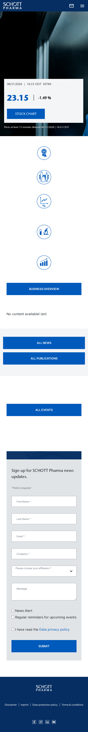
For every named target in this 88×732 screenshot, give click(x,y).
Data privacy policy (54, 629)
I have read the (42, 629)
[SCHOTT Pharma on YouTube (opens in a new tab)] (54, 722)
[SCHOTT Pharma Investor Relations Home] (44, 688)
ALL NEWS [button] (44, 343)
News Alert (23, 611)
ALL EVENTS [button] (44, 410)
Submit (44, 646)
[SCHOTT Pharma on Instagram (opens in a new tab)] (41, 722)
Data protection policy (45, 704)
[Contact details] (71, 5)
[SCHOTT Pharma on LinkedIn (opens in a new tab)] (47, 722)
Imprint (24, 704)
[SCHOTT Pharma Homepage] (11, 5)
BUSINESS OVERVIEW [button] (44, 289)
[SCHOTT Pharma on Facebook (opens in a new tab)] (34, 722)
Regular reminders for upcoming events (45, 617)
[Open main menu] (82, 5)
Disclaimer (11, 704)
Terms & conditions (72, 704)
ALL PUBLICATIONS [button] (44, 358)
